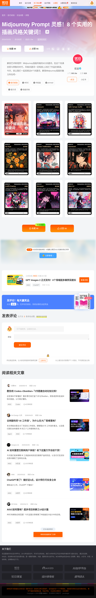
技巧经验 (11, 15)
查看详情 (84, 280)
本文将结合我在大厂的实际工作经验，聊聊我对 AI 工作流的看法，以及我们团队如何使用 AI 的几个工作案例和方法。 (35, 427)
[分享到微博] (58, 49)
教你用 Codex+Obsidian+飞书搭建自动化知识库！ (32, 391)
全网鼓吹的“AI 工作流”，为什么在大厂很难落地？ (32, 420)
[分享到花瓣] (68, 49)
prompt (50, 82)
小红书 (83, 79)
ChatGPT (36, 285)
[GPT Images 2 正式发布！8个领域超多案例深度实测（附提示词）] (15, 280)
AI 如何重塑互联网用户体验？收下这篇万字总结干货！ (34, 450)
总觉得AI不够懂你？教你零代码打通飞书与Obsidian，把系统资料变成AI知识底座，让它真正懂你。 (35, 397)
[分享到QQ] (63, 49)
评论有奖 (18, 39)
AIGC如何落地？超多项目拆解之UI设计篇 (27, 509)
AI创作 (86, 391)
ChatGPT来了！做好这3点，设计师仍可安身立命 (31, 479)
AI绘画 (38, 82)
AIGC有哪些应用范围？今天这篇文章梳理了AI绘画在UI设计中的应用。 (34, 514)
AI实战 (18, 463)
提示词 (13, 89)
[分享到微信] (53, 49)
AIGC (26, 82)
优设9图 (20, 15)
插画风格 (26, 89)
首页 (4, 15)
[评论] (51, 337)
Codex (18, 404)
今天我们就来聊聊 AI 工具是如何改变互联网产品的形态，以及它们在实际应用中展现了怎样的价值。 (35, 456)
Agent (10, 434)
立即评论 (43, 360)
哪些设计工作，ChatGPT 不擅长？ (20, 485)
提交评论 (22, 345)
